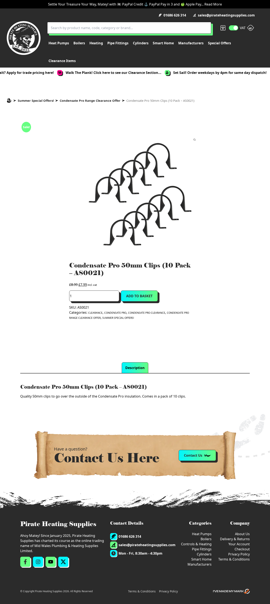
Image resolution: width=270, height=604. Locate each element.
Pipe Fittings (202, 549)
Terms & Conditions (234, 559)
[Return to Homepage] (23, 38)
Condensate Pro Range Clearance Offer (90, 100)
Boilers (206, 539)
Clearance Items (62, 60)
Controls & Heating (196, 544)
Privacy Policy (239, 554)
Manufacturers (200, 564)
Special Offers (219, 43)
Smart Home (201, 559)
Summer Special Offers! (36, 100)
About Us (242, 534)
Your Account (239, 544)
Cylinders (204, 554)
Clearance (95, 313)
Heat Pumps (202, 534)
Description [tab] (135, 367)
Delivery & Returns (235, 539)
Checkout (242, 549)
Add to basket (139, 296)
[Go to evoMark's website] (231, 591)
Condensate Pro (115, 313)
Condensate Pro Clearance (146, 313)
